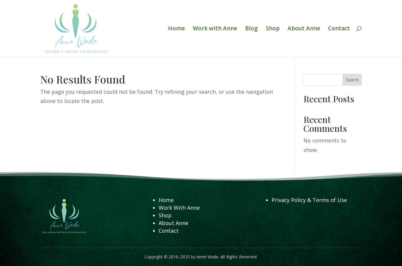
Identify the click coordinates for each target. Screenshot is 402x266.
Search (352, 80)
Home (176, 29)
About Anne (304, 29)
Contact (339, 29)
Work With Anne (179, 207)
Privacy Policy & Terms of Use (309, 199)
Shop (273, 29)
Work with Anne (215, 29)
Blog (251, 29)
